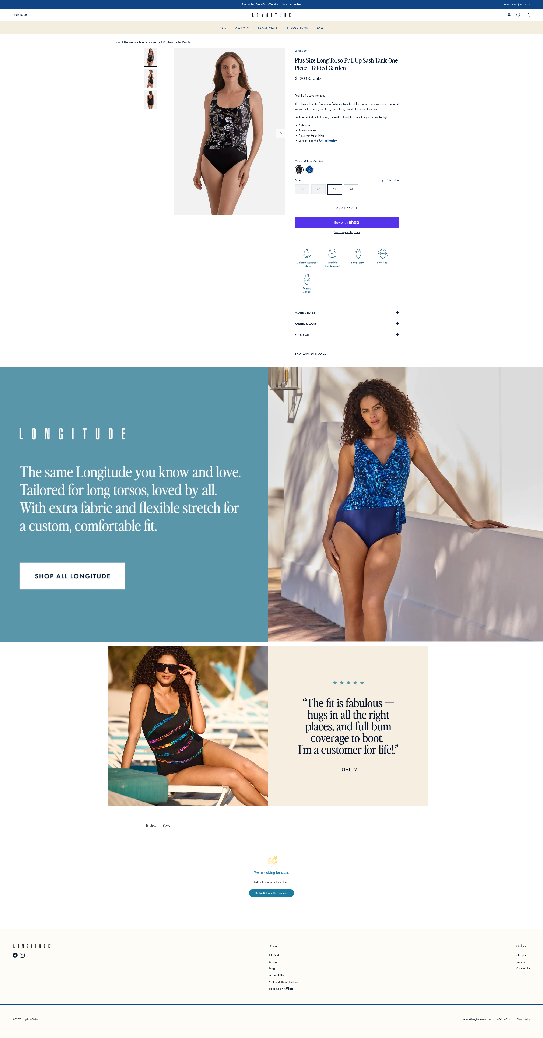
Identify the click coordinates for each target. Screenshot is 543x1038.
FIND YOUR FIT (22, 15)
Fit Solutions (297, 27)
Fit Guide (274, 955)
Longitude (301, 50)
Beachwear (267, 27)
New (223, 27)
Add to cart (346, 208)
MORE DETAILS (305, 313)
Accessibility (276, 975)
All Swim (242, 27)
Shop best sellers (291, 4)
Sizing (273, 962)
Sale (320, 27)
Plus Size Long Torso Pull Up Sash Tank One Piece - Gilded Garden (157, 41)
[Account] (508, 15)
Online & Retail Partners (283, 982)
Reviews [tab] (151, 825)
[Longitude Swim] (271, 15)
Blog (272, 968)
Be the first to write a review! (271, 893)
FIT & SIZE (302, 335)
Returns (520, 962)
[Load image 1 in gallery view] (229, 131)
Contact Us (523, 968)
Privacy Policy (523, 1019)
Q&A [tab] (166, 825)
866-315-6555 (504, 1019)
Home (117, 41)
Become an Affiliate (281, 988)
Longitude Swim (30, 1019)
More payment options (347, 232)
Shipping (522, 955)
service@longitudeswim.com (477, 1019)
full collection (328, 141)
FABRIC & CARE (305, 324)
